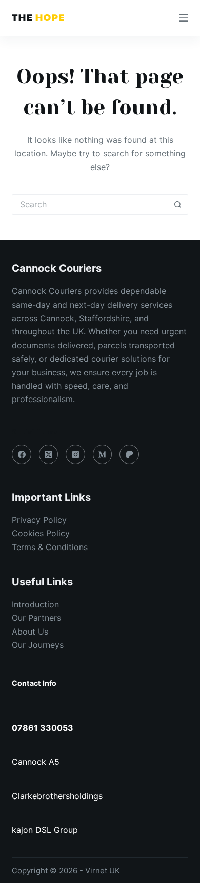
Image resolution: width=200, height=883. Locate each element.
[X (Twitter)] (48, 454)
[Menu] (183, 18)
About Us (30, 631)
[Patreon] (129, 454)
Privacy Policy (39, 520)
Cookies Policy (41, 533)
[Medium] (102, 454)
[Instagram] (75, 454)
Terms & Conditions (50, 547)
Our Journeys (38, 645)
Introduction (35, 604)
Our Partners (36, 618)
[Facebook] (21, 454)
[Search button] (178, 204)
